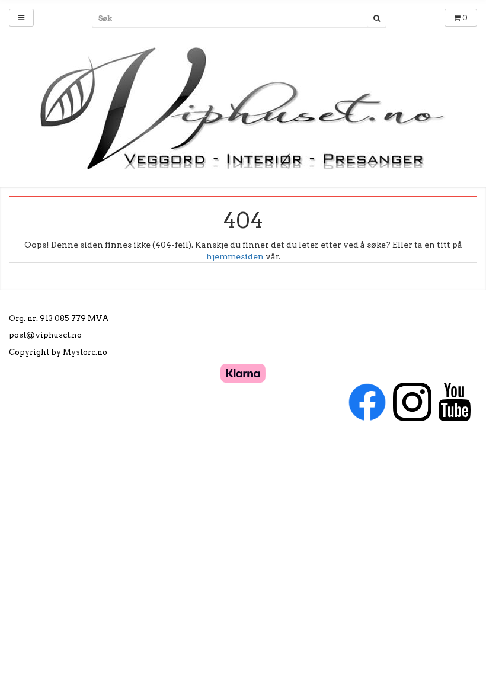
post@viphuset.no (45, 335)
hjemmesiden (235, 256)
